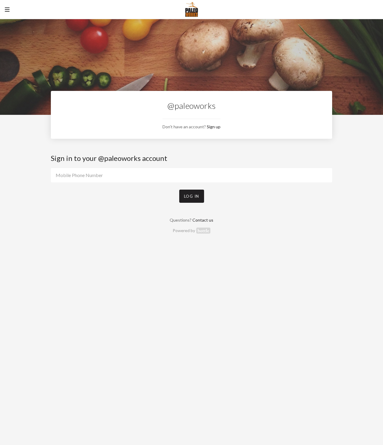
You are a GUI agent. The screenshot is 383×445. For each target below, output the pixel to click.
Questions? (191, 219)
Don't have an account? (191, 126)
